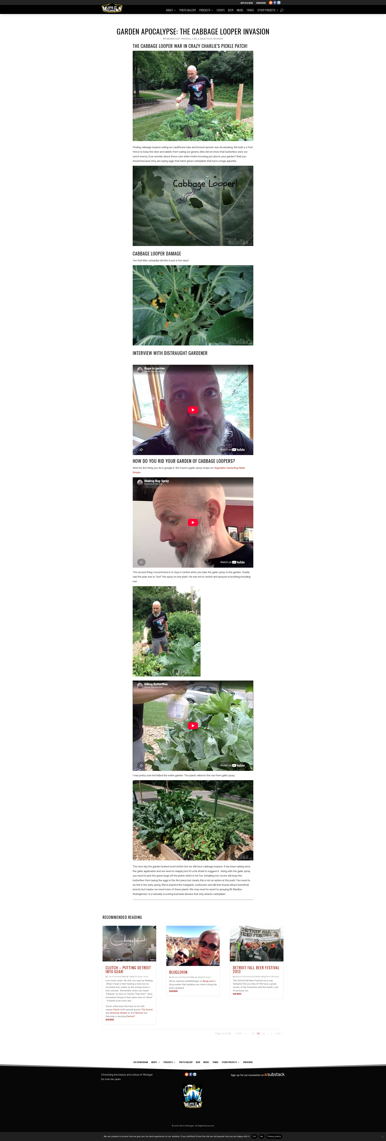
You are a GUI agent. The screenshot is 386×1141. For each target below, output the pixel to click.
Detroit (130, 1016)
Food (209, 39)
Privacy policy (274, 1136)
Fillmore (139, 1013)
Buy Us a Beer (247, 3)
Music (240, 10)
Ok (254, 1136)
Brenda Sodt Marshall (179, 39)
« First (238, 1033)
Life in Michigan (140, 1061)
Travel (250, 10)
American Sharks (118, 1013)
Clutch (116, 1009)
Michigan (218, 39)
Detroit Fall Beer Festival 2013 (256, 969)
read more (110, 1019)
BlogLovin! (208, 981)
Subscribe (261, 3)
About (169, 10)
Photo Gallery (187, 10)
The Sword (146, 1009)
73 (263, 1033)
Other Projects (266, 10)
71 (253, 1033)
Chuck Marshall (114, 977)
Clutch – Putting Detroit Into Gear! (128, 969)
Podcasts (204, 10)
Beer (230, 10)
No (261, 1136)
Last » (278, 1033)
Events (221, 10)
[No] (382, 1136)
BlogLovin (178, 972)
